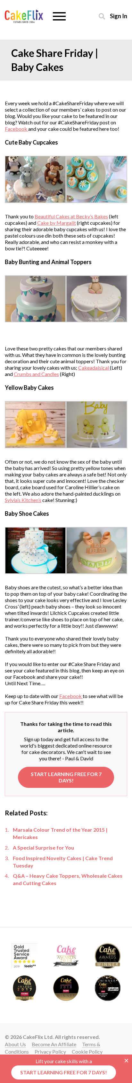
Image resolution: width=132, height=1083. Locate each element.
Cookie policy (87, 1051)
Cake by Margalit (56, 223)
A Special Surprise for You (43, 847)
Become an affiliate (54, 1044)
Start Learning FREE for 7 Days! (66, 777)
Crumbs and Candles (36, 374)
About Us (15, 1044)
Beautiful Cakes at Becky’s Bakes (71, 216)
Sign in (118, 15)
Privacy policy (50, 1051)
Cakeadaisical (94, 368)
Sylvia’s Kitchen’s (23, 500)
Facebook (16, 129)
